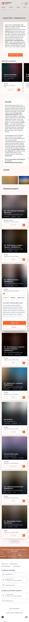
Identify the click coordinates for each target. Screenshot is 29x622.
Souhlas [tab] (6, 297)
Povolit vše (14, 322)
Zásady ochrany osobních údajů (14, 612)
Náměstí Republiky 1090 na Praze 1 (14, 162)
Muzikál (3, 7)
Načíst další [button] (14, 541)
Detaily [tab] (13, 297)
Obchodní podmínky (14, 608)
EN (22, 3)
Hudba (18, 7)
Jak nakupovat (16, 566)
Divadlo (11, 7)
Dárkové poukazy (6, 566)
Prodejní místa (13, 564)
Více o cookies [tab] (22, 297)
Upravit (13, 327)
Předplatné (5, 564)
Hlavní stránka (4, 9)
